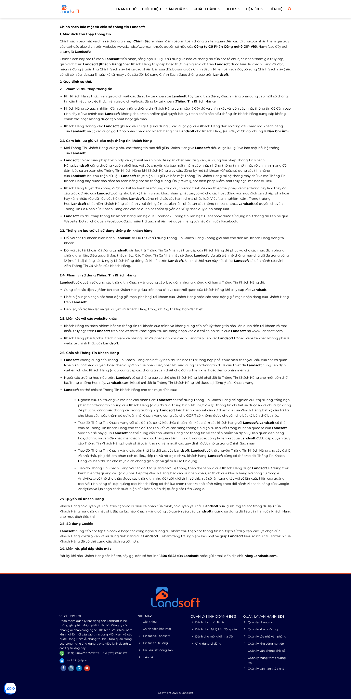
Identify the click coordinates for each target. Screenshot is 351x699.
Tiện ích (253, 9)
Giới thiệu (151, 9)
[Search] (289, 9)
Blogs (231, 9)
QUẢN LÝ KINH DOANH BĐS (213, 616)
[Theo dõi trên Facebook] (63, 668)
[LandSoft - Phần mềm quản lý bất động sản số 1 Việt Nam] (80, 9)
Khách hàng (206, 9)
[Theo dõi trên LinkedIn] (79, 668)
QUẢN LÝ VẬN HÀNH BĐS (264, 616)
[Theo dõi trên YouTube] (87, 668)
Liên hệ (276, 9)
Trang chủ (126, 9)
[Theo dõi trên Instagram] (71, 668)
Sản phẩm (175, 9)
